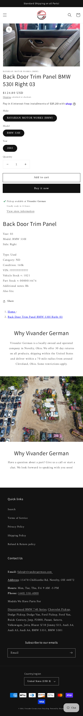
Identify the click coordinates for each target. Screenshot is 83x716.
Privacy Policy (16, 526)
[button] (5, 15)
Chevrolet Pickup (59, 609)
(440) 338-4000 (28, 593)
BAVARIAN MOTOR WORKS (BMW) (30, 118)
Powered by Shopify (57, 708)
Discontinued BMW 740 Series (27, 609)
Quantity (7, 157)
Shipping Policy (17, 535)
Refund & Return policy (21, 544)
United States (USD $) (39, 681)
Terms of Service (18, 518)
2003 (10, 148)
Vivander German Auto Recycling (37, 708)
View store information (20, 211)
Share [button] (10, 301)
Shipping (7, 97)
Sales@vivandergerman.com (35, 572)
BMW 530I (13, 133)
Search (12, 509)
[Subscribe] (71, 653)
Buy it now (41, 188)
